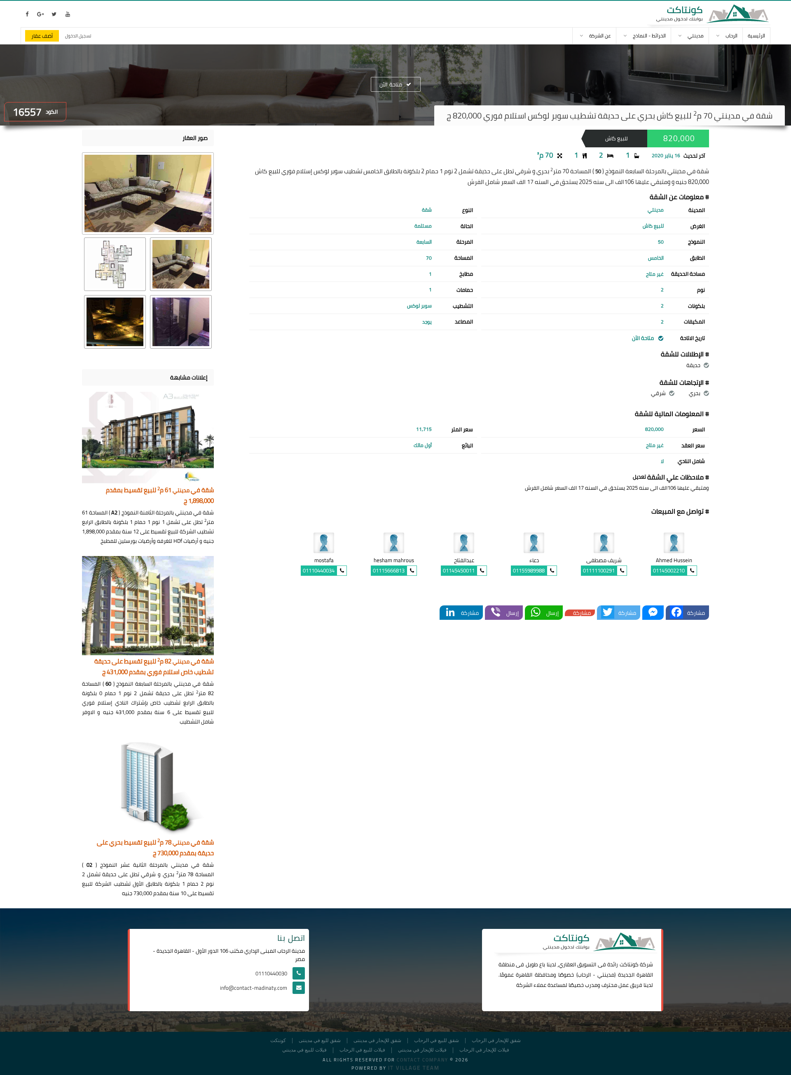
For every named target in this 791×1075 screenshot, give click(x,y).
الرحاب (584, 975)
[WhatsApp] (535, 612)
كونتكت (278, 1040)
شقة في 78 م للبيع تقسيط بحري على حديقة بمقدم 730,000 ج (155, 848)
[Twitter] (607, 612)
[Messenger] (653, 612)
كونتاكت (629, 964)
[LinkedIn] (450, 612)
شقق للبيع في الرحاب (436, 1040)
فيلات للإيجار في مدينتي (422, 1050)
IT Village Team (414, 1068)
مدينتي (605, 975)
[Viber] (495, 612)
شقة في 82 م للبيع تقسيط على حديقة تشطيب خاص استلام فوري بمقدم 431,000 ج (154, 667)
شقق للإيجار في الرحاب (496, 1040)
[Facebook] (676, 612)
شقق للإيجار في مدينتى (377, 1040)
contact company (422, 1060)
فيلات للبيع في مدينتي (304, 1050)
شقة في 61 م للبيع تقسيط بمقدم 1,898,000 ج (160, 496)
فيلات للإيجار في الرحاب (484, 1050)
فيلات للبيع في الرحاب (362, 1050)
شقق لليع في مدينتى (320, 1040)
